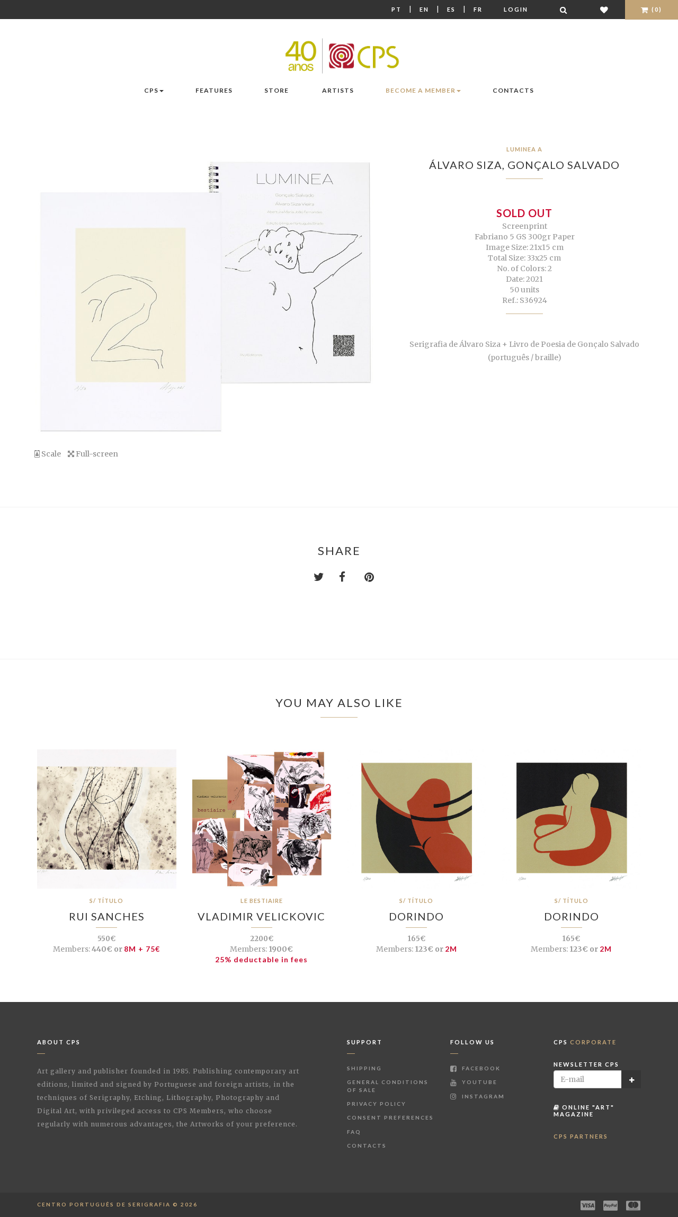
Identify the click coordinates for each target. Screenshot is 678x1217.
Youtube (478, 1082)
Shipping (364, 1068)
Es (451, 9)
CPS (151, 90)
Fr (478, 9)
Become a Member (421, 90)
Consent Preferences (390, 1117)
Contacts (513, 90)
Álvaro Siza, (468, 164)
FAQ (354, 1132)
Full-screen (96, 454)
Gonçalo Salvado (563, 164)
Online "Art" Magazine (584, 1110)
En (424, 9)
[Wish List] (604, 10)
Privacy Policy (376, 1103)
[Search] (564, 10)
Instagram (482, 1096)
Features (214, 90)
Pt (396, 9)
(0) (655, 9)
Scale (50, 454)
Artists (338, 90)
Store (276, 90)
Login (516, 9)
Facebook (480, 1068)
